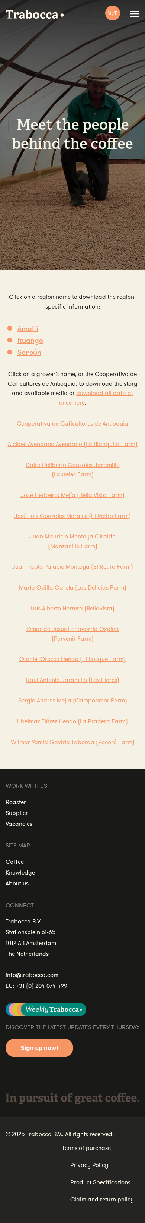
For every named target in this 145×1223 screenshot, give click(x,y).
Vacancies (19, 824)
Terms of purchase (86, 1148)
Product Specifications (100, 1182)
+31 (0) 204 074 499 (41, 986)
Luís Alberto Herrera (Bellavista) (72, 608)
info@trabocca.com (32, 975)
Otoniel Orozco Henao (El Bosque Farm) (72, 659)
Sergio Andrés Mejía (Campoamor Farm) (72, 700)
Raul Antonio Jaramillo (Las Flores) (72, 680)
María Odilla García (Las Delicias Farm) (72, 588)
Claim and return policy (102, 1199)
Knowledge (20, 873)
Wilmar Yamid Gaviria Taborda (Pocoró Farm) (73, 742)
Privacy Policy (89, 1165)
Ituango (30, 340)
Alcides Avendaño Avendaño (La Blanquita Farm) (73, 444)
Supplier (17, 813)
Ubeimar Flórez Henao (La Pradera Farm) (72, 721)
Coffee (15, 862)
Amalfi (27, 328)
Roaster (16, 802)
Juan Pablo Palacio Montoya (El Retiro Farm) (72, 567)
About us (17, 883)
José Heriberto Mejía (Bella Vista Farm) (72, 495)
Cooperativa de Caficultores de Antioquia (72, 424)
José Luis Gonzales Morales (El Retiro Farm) (72, 516)
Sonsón (29, 352)
